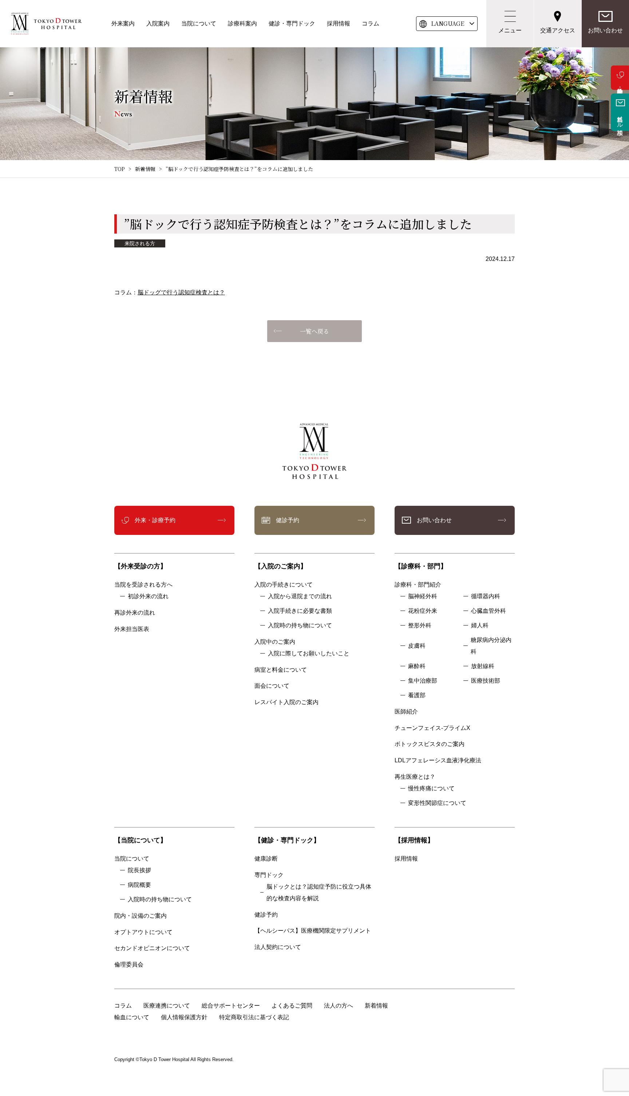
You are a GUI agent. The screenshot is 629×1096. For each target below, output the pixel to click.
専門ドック (269, 875)
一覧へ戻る (314, 331)
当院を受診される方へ (143, 584)
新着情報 (145, 168)
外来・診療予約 (620, 77)
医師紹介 (406, 711)
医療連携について (166, 1005)
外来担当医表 (131, 629)
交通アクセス (557, 30)
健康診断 (266, 858)
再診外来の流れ (134, 612)
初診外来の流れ (148, 596)
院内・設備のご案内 (140, 916)
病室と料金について (280, 670)
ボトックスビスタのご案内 (429, 744)
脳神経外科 (422, 596)
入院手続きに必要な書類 (300, 611)
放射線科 (482, 666)
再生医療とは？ (415, 777)
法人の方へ (338, 1005)
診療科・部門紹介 (418, 584)
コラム (370, 23)
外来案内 (123, 23)
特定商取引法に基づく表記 (254, 1017)
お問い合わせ (605, 30)
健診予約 (287, 520)
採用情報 (338, 23)
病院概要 (139, 885)
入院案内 (158, 23)
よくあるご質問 (292, 1005)
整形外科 (419, 625)
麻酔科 (417, 666)
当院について (198, 23)
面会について (271, 686)
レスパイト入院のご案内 (286, 702)
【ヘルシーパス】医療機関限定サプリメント (312, 931)
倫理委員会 (131, 964)
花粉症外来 (422, 611)
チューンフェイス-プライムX (432, 728)
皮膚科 (417, 646)
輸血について (131, 1017)
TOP (119, 168)
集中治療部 (422, 681)
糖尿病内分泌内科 (491, 646)
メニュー (510, 30)
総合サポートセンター (231, 1005)
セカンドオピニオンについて (152, 948)
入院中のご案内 (274, 642)
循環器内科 (485, 596)
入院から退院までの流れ (300, 596)
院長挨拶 (139, 870)
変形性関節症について (437, 803)
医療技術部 (485, 681)
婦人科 (479, 625)
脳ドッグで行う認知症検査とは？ (181, 292)
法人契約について (277, 947)
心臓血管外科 (488, 611)
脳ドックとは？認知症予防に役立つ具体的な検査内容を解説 (318, 892)
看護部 (417, 695)
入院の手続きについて (283, 584)
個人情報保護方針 (184, 1017)
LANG (447, 23)
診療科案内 (242, 23)
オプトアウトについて (143, 932)
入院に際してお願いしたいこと (308, 653)
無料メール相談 (620, 118)
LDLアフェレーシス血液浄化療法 (438, 760)
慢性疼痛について (431, 788)
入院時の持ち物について (300, 625)
